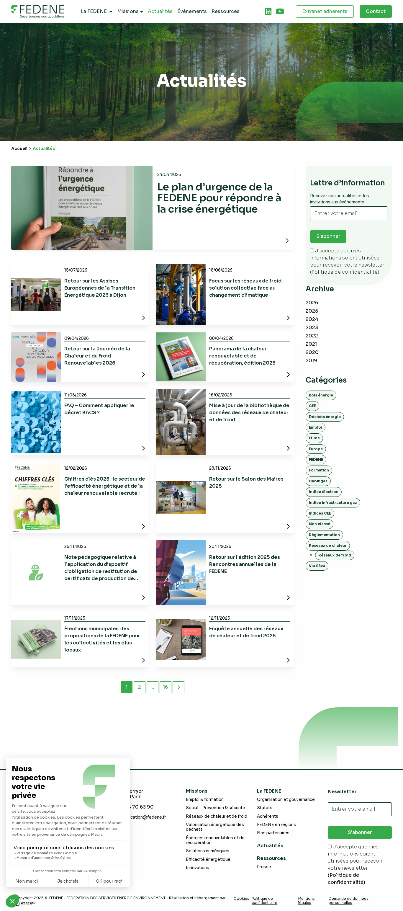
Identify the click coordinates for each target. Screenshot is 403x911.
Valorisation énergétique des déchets (215, 827)
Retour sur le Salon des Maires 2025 (246, 482)
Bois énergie (321, 395)
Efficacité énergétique (208, 859)
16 (165, 687)
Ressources (271, 858)
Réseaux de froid (334, 555)
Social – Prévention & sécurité (215, 807)
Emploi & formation (205, 799)
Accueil (19, 148)
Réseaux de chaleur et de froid (216, 816)
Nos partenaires (273, 832)
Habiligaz (318, 481)
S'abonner (328, 236)
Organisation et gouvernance (286, 799)
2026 (312, 303)
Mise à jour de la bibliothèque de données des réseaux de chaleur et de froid (249, 412)
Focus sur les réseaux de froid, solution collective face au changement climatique (246, 288)
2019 (311, 360)
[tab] (268, 11)
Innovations (197, 867)
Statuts (264, 807)
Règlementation (324, 535)
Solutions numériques (207, 850)
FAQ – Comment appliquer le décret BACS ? (99, 409)
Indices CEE (320, 513)
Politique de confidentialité (264, 901)
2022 (312, 336)
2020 (312, 352)
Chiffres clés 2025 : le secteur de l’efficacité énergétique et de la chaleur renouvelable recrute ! (104, 486)
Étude (314, 438)
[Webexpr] (25, 903)
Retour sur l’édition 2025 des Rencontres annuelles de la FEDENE (244, 564)
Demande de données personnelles (348, 901)
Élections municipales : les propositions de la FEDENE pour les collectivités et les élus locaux (102, 639)
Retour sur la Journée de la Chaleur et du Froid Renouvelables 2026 (97, 356)
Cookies (241, 899)
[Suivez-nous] (268, 11)
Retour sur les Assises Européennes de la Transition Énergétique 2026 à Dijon (99, 288)
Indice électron (323, 491)
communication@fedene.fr (139, 817)
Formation (319, 470)
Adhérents (267, 816)
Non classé (319, 524)
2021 (311, 344)
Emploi (315, 427)
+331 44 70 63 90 (133, 807)
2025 (312, 311)
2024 (312, 319)
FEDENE (316, 459)
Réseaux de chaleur (328, 545)
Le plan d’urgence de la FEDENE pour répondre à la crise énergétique (219, 198)
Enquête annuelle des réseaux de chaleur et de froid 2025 (246, 632)
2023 (312, 327)
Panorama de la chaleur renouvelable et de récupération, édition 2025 (242, 356)
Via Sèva (317, 566)
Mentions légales (306, 901)
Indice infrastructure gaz (333, 502)
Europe (316, 449)
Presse (264, 866)
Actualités (270, 846)
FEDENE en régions (276, 824)
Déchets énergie (325, 416)
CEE (312, 406)
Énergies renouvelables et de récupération (215, 840)
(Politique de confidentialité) (344, 272)
